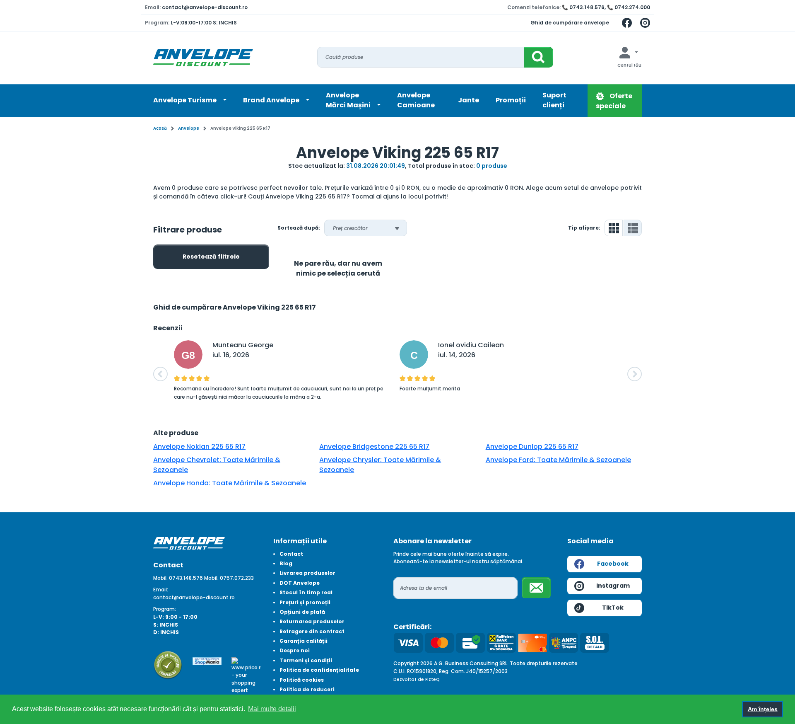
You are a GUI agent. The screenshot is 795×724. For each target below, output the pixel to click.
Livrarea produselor (307, 572)
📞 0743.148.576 (583, 7)
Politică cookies (301, 679)
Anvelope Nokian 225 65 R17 (199, 446)
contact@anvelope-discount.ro (205, 7)
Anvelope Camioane (416, 100)
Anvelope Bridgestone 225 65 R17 (374, 446)
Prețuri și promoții (304, 602)
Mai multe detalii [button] (272, 708)
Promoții (511, 100)
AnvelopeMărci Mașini (349, 100)
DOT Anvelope (299, 582)
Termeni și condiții (305, 660)
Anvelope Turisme (185, 100)
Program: (164, 609)
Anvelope (188, 128)
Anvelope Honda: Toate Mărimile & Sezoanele (229, 483)
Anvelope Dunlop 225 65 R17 (532, 446)
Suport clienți (554, 100)
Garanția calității (303, 640)
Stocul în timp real (305, 592)
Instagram (613, 585)
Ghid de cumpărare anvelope (569, 22)
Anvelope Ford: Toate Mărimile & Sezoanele (558, 460)
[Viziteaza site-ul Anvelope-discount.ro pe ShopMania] (207, 660)
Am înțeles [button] (763, 709)
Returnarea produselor (311, 621)
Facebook (613, 563)
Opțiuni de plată (302, 611)
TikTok (613, 607)
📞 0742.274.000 (628, 7)
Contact (291, 553)
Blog (285, 563)
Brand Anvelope (272, 100)
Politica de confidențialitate (319, 669)
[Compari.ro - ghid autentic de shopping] (168, 664)
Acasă (160, 128)
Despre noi (294, 650)
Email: (160, 589)
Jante (468, 100)
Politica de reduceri (307, 689)
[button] (160, 374)
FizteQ (432, 679)
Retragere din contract (311, 631)
